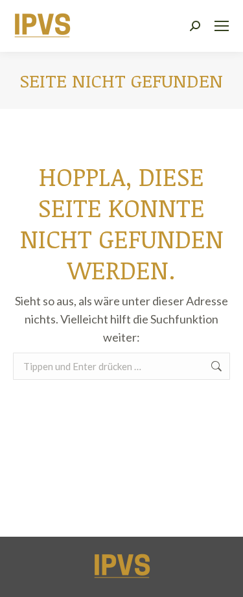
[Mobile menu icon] (221, 26)
